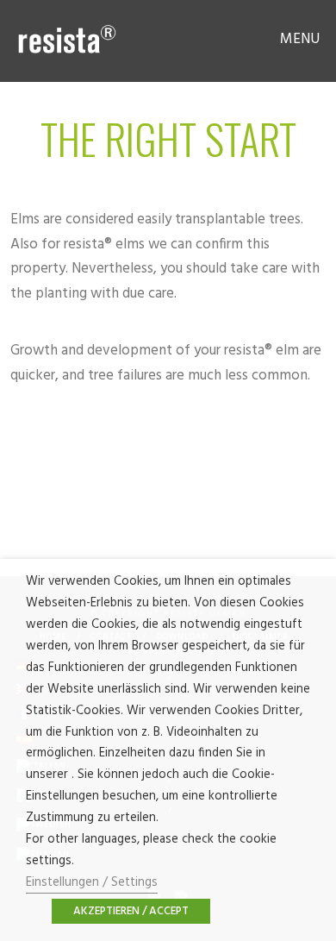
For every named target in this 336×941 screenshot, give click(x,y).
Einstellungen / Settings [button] (92, 883)
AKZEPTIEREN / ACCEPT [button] (131, 911)
